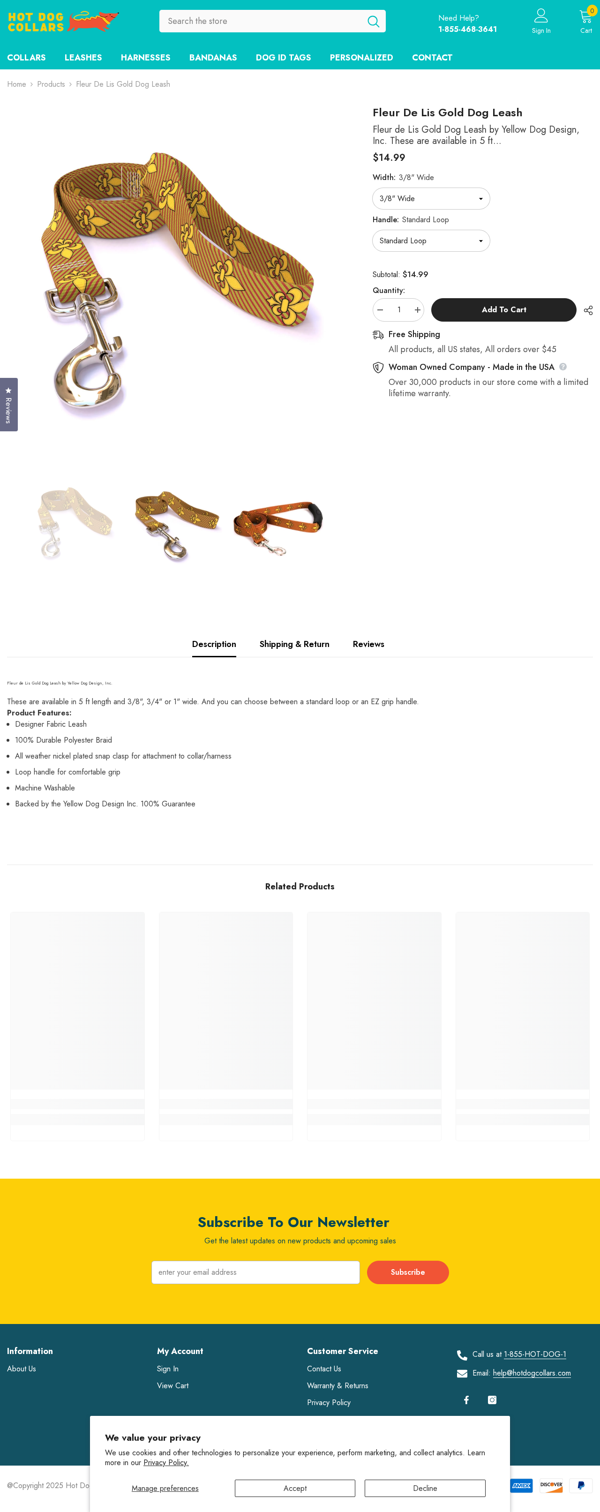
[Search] (272, 21)
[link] (77, 1104)
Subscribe (408, 1272)
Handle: (411, 219)
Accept (295, 1488)
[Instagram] (492, 1400)
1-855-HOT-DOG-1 (535, 1354)
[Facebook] (466, 1400)
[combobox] (260, 21)
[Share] (585, 310)
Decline (425, 1488)
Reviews (368, 644)
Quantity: (389, 290)
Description (214, 644)
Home (16, 84)
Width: (403, 177)
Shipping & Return (295, 644)
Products (51, 84)
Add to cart (504, 309)
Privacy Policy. (166, 1462)
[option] (176, 274)
